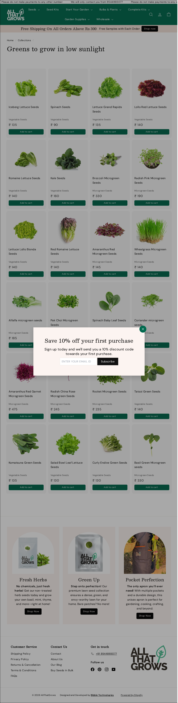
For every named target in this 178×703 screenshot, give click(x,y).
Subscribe (106, 361)
